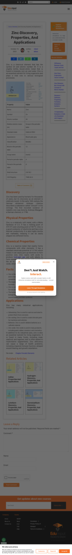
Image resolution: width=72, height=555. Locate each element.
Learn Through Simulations (36, 288)
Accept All (64, 551)
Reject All (53, 551)
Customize (41, 551)
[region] (36, 549)
